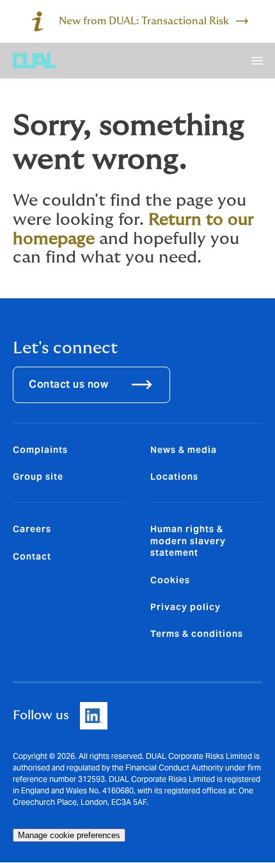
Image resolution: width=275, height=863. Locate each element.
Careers (32, 529)
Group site (38, 476)
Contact (32, 556)
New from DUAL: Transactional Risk (144, 21)
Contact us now (68, 384)
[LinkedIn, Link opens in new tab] (93, 715)
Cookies (170, 580)
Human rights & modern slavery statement (188, 540)
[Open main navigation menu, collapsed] (257, 61)
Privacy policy (185, 607)
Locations (174, 476)
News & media (183, 449)
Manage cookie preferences (69, 835)
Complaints (40, 449)
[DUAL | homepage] (34, 60)
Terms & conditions (196, 633)
